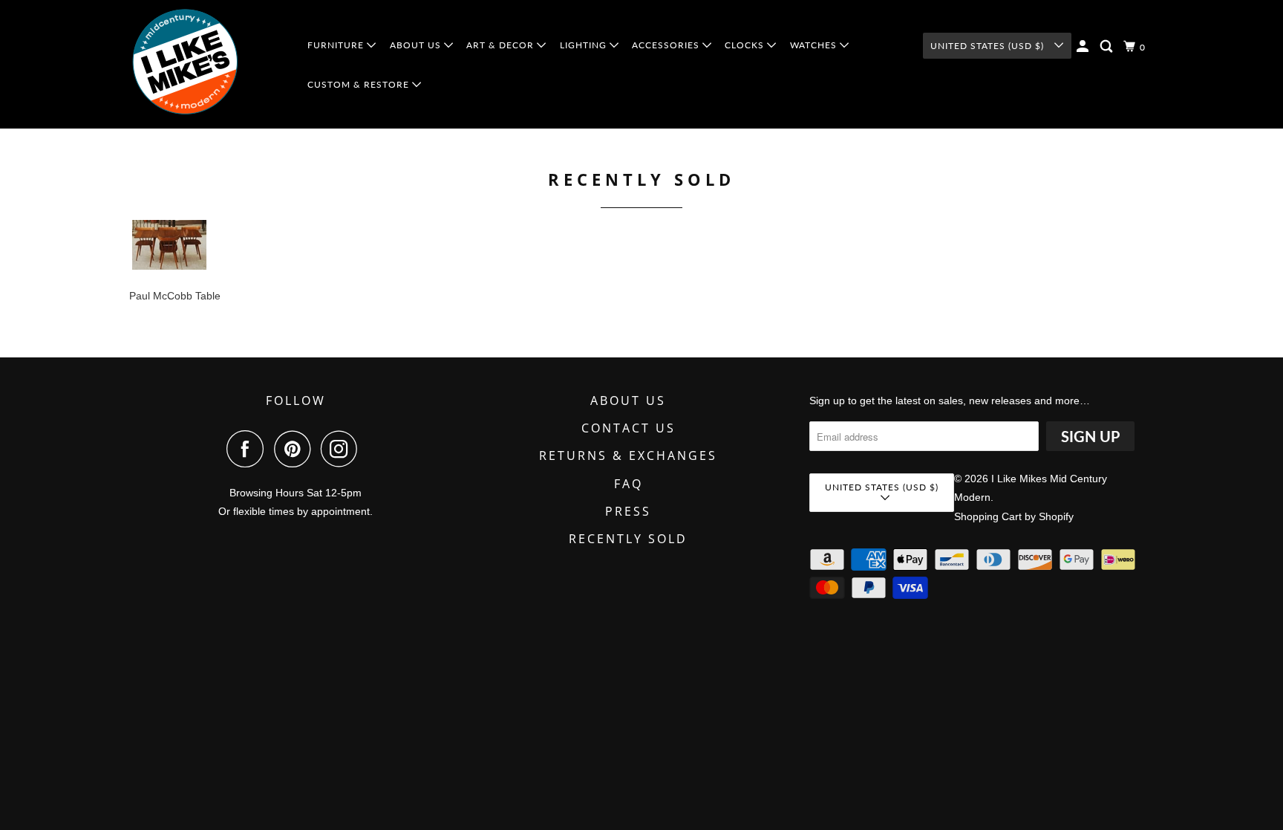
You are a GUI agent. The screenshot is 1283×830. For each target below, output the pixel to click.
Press (628, 511)
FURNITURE (337, 45)
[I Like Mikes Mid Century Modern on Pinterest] (296, 448)
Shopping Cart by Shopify (1014, 516)
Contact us (628, 428)
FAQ (628, 484)
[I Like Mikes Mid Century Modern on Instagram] (343, 448)
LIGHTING (585, 45)
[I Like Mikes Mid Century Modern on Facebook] (248, 448)
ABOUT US (417, 45)
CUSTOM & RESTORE (359, 84)
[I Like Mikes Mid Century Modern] (208, 64)
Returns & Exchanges (628, 455)
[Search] (1107, 46)
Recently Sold (628, 539)
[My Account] (1084, 46)
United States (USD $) (988, 45)
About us (628, 400)
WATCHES (815, 45)
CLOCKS (746, 45)
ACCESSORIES (667, 45)
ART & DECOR (501, 45)
